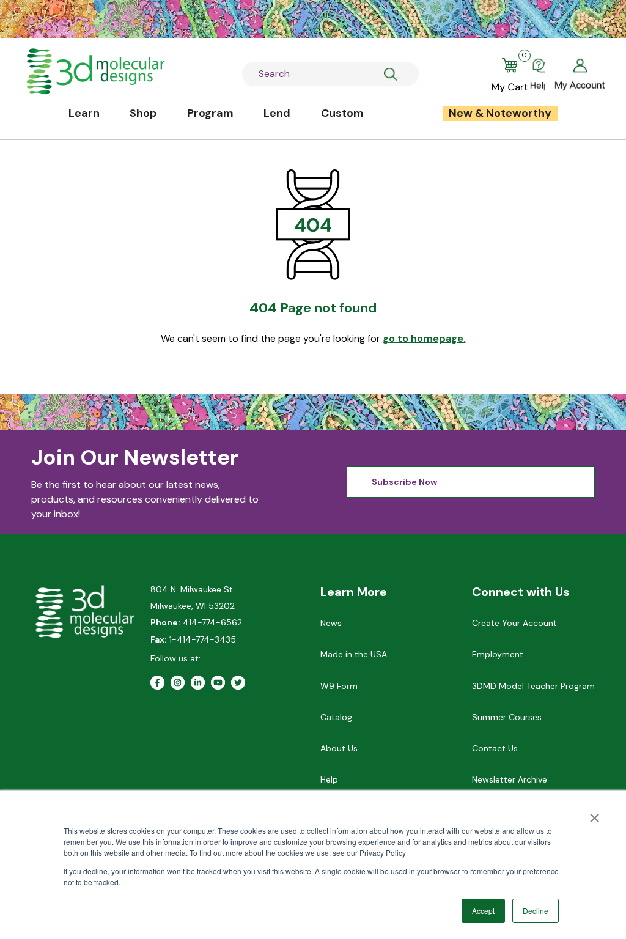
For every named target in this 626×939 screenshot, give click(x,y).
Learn (84, 113)
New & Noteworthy (500, 113)
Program (210, 113)
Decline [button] (535, 910)
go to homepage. (424, 338)
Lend (276, 113)
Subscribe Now (404, 481)
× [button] (594, 813)
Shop (143, 113)
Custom (342, 113)
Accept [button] (483, 910)
